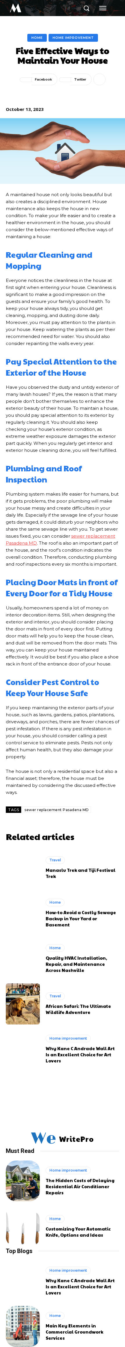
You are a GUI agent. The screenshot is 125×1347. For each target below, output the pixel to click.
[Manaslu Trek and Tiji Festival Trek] (23, 867)
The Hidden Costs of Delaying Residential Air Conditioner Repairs (80, 1186)
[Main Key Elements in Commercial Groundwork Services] (23, 1326)
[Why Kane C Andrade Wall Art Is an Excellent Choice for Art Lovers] (23, 1049)
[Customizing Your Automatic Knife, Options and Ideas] (23, 1226)
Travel (55, 860)
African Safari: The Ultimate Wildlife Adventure (78, 1009)
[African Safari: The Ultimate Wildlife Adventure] (23, 1003)
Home (37, 38)
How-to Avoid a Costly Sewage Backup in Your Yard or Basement (81, 918)
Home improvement (73, 38)
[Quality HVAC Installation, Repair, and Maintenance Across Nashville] (23, 958)
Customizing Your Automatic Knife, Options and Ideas (78, 1232)
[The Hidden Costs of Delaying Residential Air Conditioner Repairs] (23, 1180)
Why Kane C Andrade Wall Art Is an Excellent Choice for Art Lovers (80, 1054)
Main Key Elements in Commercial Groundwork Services (74, 1331)
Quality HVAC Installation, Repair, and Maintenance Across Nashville (76, 964)
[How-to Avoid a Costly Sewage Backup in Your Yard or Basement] (23, 913)
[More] (99, 79)
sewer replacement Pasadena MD (56, 810)
